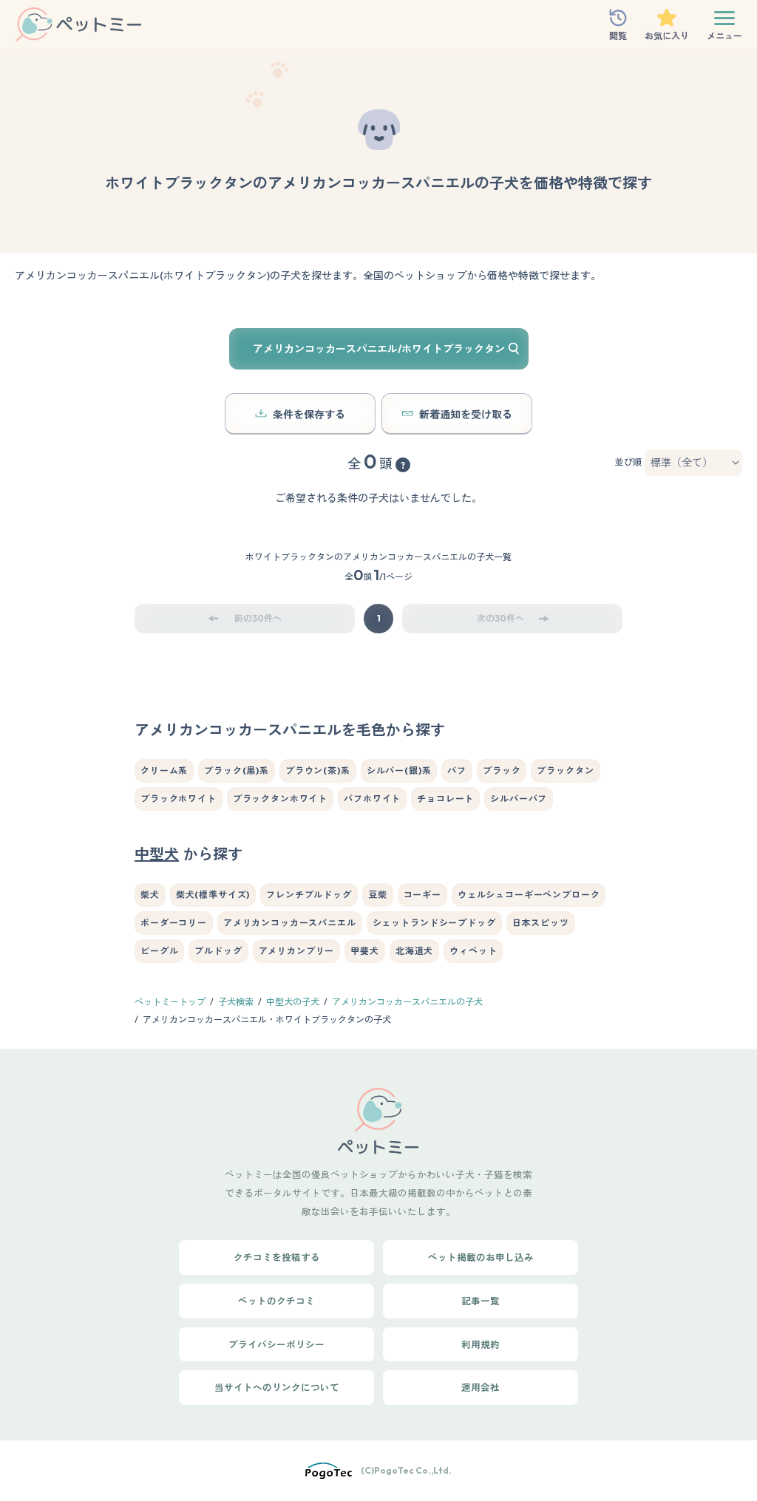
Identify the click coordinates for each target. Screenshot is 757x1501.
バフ (456, 770)
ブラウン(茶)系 (317, 770)
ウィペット (473, 950)
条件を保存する (309, 414)
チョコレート (445, 798)
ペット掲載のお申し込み (481, 1257)
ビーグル (159, 950)
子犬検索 (236, 1001)
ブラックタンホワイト (280, 798)
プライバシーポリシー (276, 1344)
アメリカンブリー (297, 950)
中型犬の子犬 (292, 1001)
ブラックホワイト (178, 798)
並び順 (628, 462)
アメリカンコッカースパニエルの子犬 (407, 1001)
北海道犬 (414, 950)
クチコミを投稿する (277, 1257)
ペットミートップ (170, 1001)
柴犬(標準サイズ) (213, 894)
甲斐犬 (364, 950)
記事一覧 (480, 1301)
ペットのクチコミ (276, 1301)
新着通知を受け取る (465, 414)
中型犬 (157, 854)
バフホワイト (372, 798)
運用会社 (480, 1387)
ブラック (501, 770)
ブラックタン (565, 770)
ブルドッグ (218, 950)
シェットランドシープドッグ (434, 922)
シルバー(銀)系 (399, 770)
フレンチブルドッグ (309, 894)
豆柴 (377, 894)
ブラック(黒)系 (236, 770)
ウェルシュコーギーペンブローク (529, 894)
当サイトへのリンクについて (276, 1387)
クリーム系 (164, 770)
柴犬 (150, 894)
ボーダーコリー (173, 922)
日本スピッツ (540, 922)
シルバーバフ (518, 798)
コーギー (422, 894)
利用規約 (480, 1344)
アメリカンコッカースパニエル (289, 922)
